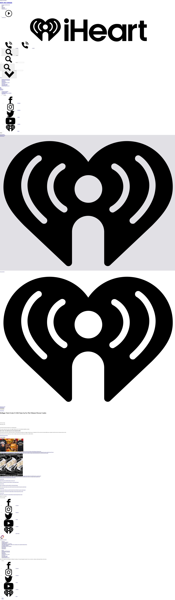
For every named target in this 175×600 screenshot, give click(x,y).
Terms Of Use (4, 547)
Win (2, 6)
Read (1, 88)
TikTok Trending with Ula (5, 85)
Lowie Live (3, 83)
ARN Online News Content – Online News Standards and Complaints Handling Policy (14, 544)
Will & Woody (4, 81)
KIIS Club (3, 8)
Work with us (4, 93)
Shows (3, 5)
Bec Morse (3, 552)
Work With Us (4, 548)
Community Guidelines (5, 545)
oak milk (6, 435)
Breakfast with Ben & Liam (6, 4)
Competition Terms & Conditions (6, 546)
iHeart (3, 598)
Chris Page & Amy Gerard (5, 82)
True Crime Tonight (5, 84)
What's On (3, 7)
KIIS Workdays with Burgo (6, 80)
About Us (3, 541)
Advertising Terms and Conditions (7, 543)
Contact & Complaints (5, 91)
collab (1, 435)
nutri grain (3, 435)
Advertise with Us (4, 92)
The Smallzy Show (4, 556)
